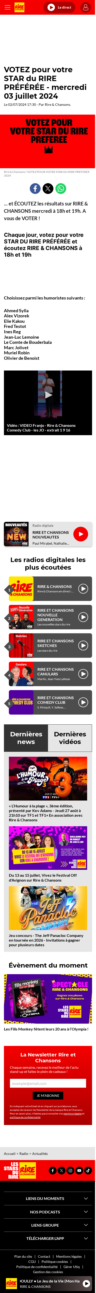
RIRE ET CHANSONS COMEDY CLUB (55, 700)
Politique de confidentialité (37, 1267)
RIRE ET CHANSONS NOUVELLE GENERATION (55, 615)
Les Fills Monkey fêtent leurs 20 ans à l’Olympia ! (46, 1029)
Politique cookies (55, 1261)
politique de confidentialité (25, 1117)
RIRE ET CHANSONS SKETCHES (55, 643)
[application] (48, 395)
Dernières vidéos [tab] (70, 738)
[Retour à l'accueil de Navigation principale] (19, 7)
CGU (32, 1261)
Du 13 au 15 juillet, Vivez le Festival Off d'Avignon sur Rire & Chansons (43, 877)
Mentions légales (69, 1256)
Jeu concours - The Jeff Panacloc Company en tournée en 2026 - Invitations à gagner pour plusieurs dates (46, 940)
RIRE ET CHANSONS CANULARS (55, 671)
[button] (48, 395)
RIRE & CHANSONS (54, 586)
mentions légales (73, 1113)
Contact (44, 1256)
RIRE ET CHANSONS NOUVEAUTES (50, 534)
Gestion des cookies (48, 1272)
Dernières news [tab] (26, 738)
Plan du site (23, 1256)
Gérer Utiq (72, 1267)
